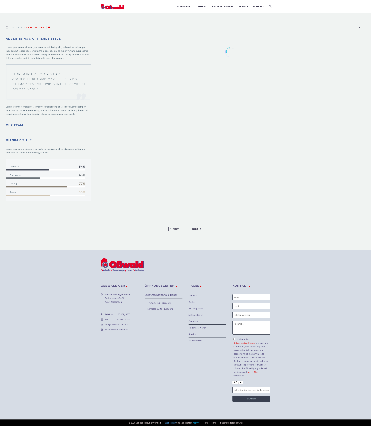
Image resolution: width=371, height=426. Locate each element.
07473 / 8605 (124, 314)
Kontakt (258, 6)
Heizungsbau (196, 308)
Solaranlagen (196, 314)
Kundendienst (196, 340)
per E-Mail (253, 371)
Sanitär (193, 295)
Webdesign (170, 422)
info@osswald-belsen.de (117, 324)
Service (243, 6)
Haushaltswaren (222, 6)
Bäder (192, 301)
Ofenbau (201, 6)
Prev (176, 229)
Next (195, 229)
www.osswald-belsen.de (116, 329)
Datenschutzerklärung (244, 342)
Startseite (183, 6)
